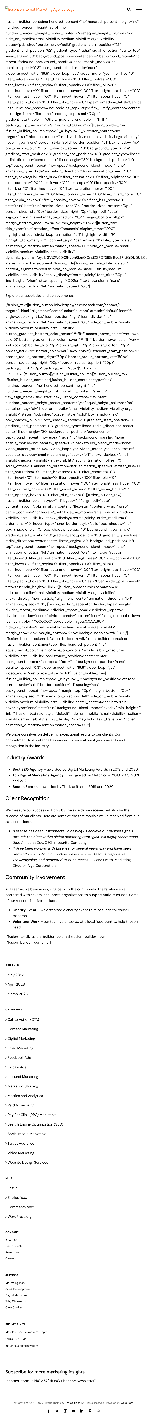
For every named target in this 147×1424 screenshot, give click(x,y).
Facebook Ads (19, 1057)
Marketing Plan (15, 1283)
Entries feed (17, 1197)
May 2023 (16, 975)
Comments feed (21, 1207)
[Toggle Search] (129, 9)
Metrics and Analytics (25, 1095)
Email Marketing (20, 1048)
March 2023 (18, 994)
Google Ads (17, 1067)
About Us (11, 1240)
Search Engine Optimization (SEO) (35, 1124)
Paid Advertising (21, 1105)
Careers (10, 1258)
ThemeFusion (72, 1402)
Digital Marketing (21, 1038)
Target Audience (21, 1143)
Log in (12, 1188)
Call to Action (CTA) (23, 1019)
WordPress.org (20, 1216)
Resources (12, 1252)
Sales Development (18, 1289)
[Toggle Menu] (138, 9)
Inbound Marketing (23, 1076)
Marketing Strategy (23, 1086)
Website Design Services (28, 1162)
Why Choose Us (15, 1301)
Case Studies (14, 1307)
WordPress (127, 1402)
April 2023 (16, 984)
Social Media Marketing (27, 1133)
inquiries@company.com (21, 1346)
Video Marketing (21, 1153)
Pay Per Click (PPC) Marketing (32, 1114)
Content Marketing (23, 1029)
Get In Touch (13, 1246)
